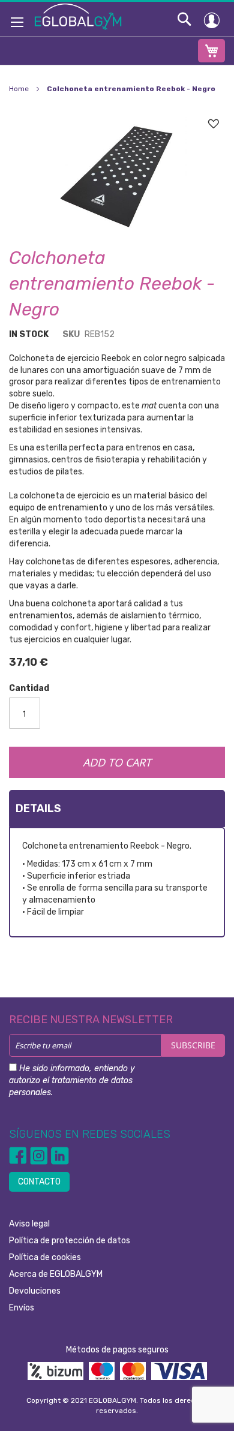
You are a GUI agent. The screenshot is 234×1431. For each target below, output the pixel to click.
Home (19, 89)
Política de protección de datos (69, 1240)
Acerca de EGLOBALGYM (56, 1274)
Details (38, 808)
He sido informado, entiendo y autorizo (72, 1080)
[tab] (117, 808)
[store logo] (78, 16)
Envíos (21, 1308)
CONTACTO (39, 1182)
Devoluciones (35, 1291)
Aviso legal (29, 1224)
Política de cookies (45, 1257)
